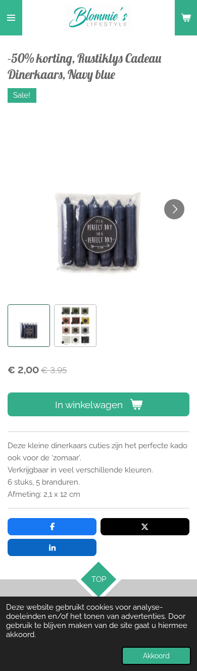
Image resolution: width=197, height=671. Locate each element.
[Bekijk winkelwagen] (186, 17)
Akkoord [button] (156, 656)
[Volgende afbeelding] (174, 209)
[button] (29, 325)
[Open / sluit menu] (11, 17)
